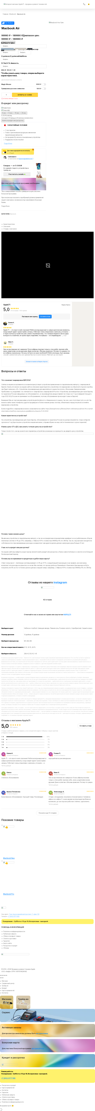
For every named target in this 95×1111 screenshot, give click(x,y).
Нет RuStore (9, 24)
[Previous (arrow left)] (0, 978)
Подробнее (8, 144)
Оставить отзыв (85, 726)
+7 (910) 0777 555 (8, 1079)
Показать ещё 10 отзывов (47, 814)
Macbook (12, 15)
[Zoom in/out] (6, 976)
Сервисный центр (8, 984)
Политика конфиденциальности (14, 932)
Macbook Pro (8, 895)
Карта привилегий (8, 991)
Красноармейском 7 (26, 159)
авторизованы (42, 1034)
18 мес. (17, 114)
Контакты (5, 994)
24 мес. (24, 114)
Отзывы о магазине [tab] (10, 230)
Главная (5, 15)
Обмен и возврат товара (12, 937)
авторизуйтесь (38, 1049)
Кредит (4, 989)
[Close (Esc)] (0, 976)
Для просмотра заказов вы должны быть (19, 1034)
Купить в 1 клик (25, 95)
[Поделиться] (2, 976)
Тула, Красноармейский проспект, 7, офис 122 (24, 915)
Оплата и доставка (9, 939)
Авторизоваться (7, 186)
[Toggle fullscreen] (4, 976)
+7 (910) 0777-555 (13, 917)
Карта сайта (7, 944)
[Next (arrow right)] (2, 978)
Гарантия (6, 942)
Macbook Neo (9, 859)
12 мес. (10, 114)
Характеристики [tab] (9, 225)
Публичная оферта (9, 934)
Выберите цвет (8, 44)
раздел (23, 553)
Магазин (5, 982)
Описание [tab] (6, 227)
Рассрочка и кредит (10, 946)
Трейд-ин (5, 986)
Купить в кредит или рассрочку (13, 121)
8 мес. (4, 114)
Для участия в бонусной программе (17, 1049)
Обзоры (6, 949)
